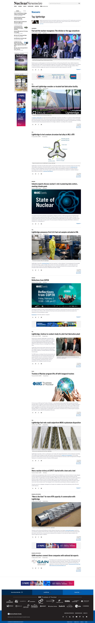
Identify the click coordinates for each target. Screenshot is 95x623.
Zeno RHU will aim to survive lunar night (20, 38)
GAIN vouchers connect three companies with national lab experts (55, 555)
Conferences (34, 28)
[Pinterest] (80, 616)
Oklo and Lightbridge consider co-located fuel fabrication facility (55, 86)
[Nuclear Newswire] (83, 616)
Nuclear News (45, 88)
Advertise (37, 6)
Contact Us (85, 613)
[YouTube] (76, 616)
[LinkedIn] (70, 616)
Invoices (81, 621)
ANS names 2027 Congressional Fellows (20, 35)
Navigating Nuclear (78, 613)
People (33, 468)
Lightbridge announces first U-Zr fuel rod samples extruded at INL (55, 232)
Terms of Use (76, 621)
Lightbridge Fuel (74, 167)
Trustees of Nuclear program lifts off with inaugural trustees (53, 373)
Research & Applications (36, 494)
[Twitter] (66, 616)
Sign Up (24, 6)
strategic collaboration (37, 117)
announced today (45, 263)
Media (86, 621)
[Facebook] (63, 616)
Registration (34, 314)
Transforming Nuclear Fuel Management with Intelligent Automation (18, 28)
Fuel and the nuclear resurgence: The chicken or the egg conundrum (55, 30)
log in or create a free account (78, 126)
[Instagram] (73, 616)
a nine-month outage (69, 530)
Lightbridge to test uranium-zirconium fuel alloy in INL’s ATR (53, 134)
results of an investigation (67, 455)
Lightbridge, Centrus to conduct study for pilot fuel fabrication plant (56, 334)
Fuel (32, 84)
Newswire (36, 11)
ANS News (45, 32)
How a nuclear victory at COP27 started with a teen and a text (53, 470)
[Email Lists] (86, 616)
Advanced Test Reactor (48, 171)
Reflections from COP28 (40, 280)
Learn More (41, 23)
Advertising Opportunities (69, 613)
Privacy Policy (69, 621)
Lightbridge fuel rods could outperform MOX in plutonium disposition (56, 422)
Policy (33, 371)
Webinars (33, 181)
